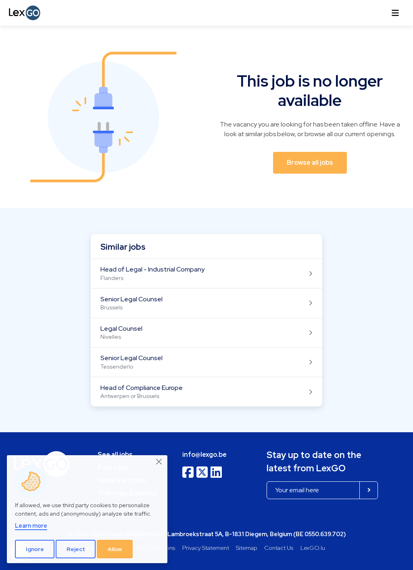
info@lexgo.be (204, 454)
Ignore (35, 549)
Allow (115, 549)
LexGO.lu (312, 547)
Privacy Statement (205, 547)
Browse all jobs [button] (310, 162)
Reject (76, 549)
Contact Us (278, 547)
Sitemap (246, 547)
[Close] (159, 462)
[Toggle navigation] (395, 13)
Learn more (31, 525)
